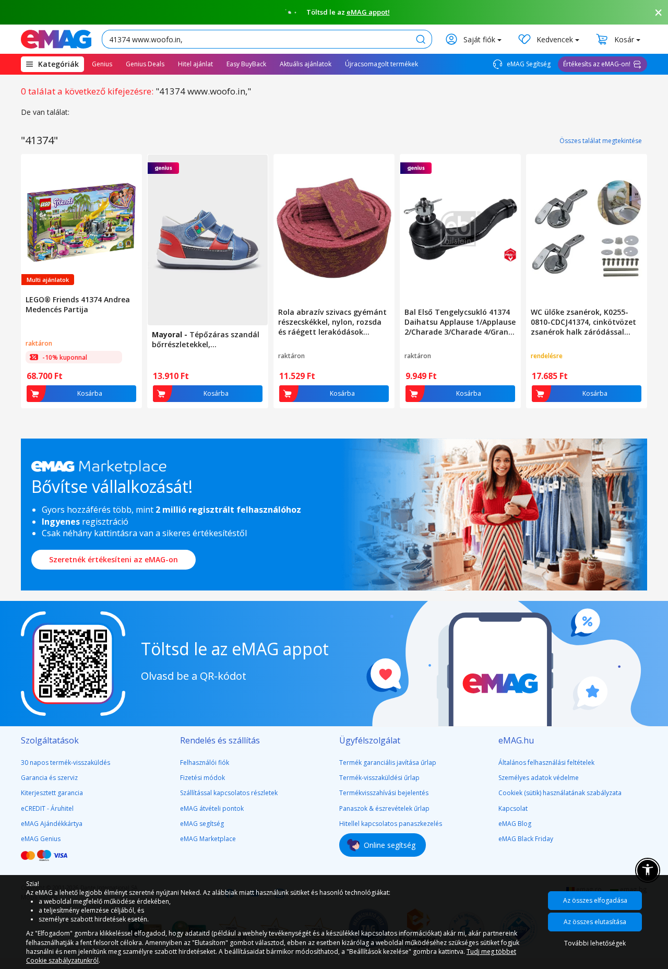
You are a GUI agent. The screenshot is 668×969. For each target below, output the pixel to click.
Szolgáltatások (50, 740)
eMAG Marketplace (208, 838)
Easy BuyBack (246, 64)
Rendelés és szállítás (220, 740)
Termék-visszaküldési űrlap (379, 777)
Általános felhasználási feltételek (546, 762)
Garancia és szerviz (49, 777)
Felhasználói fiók (204, 762)
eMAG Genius (41, 838)
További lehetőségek (595, 943)
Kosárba (89, 393)
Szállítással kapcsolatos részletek (229, 792)
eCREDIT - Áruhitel (47, 808)
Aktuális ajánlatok (305, 64)
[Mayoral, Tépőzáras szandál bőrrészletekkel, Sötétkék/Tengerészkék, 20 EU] (208, 240)
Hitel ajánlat (195, 64)
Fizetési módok (202, 777)
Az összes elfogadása (595, 900)
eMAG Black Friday (525, 838)
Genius (102, 64)
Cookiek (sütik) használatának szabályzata (560, 792)
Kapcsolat (513, 808)
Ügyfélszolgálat (369, 740)
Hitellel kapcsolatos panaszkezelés (390, 823)
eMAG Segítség (528, 64)
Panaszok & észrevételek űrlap (384, 808)
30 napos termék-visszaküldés (65, 762)
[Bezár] (658, 12)
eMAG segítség (202, 823)
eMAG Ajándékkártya (51, 823)
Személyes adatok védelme (538, 777)
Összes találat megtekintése (600, 140)
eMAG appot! (368, 12)
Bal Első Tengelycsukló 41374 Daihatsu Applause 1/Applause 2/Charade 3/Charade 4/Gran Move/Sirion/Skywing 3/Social (460, 322)
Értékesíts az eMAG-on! (596, 64)
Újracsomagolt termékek (381, 64)
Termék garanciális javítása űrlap (387, 762)
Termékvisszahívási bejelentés (383, 792)
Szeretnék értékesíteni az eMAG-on (113, 559)
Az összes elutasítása (595, 921)
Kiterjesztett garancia (52, 792)
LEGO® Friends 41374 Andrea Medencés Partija (78, 304)
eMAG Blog (514, 823)
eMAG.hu (516, 740)
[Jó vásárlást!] (56, 39)
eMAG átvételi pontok (212, 808)
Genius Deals (145, 64)
